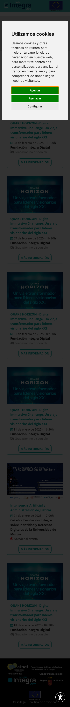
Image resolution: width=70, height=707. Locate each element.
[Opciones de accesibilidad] (60, 697)
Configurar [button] (35, 106)
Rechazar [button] (35, 98)
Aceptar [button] (35, 90)
